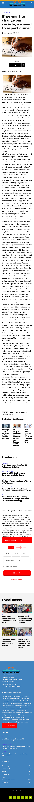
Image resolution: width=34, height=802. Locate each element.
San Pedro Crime (7, 414)
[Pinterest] (19, 65)
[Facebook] (11, 65)
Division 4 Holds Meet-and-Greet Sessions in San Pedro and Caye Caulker (23, 643)
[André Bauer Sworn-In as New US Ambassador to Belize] (9, 608)
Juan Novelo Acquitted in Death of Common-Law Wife (28, 436)
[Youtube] (30, 797)
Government (5, 463)
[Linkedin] (18, 797)
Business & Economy (7, 471)
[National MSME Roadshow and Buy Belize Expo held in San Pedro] (24, 608)
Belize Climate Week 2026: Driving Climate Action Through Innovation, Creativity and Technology (15, 499)
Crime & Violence (7, 12)
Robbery (24, 412)
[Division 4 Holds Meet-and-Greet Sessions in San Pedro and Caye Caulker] (24, 631)
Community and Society (8, 487)
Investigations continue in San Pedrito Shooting (5, 434)
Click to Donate (9, 726)
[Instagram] (14, 797)
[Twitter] (15, 65)
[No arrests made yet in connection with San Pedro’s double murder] (17, 426)
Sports (3, 479)
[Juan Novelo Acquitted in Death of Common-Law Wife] (28, 426)
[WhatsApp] (23, 65)
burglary (11, 412)
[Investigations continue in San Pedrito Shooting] (6, 426)
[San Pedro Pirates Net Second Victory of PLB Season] (9, 631)
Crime (18, 412)
